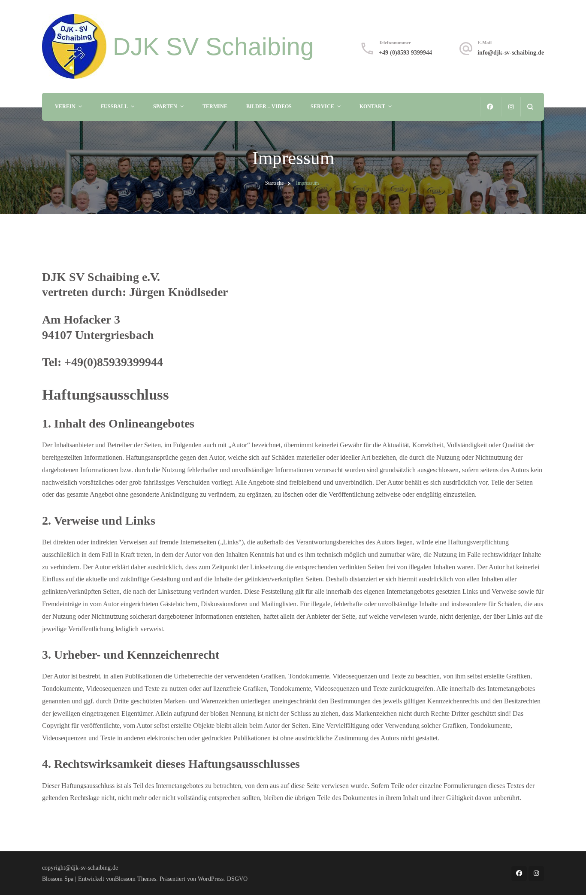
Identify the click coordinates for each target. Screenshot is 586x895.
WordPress (211, 878)
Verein (65, 107)
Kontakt (372, 107)
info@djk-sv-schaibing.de (510, 52)
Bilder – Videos (269, 107)
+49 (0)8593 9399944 (405, 52)
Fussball (114, 107)
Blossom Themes (135, 878)
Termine (214, 107)
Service (322, 107)
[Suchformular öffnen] (530, 106)
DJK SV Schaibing (213, 46)
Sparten (165, 107)
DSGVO (237, 878)
